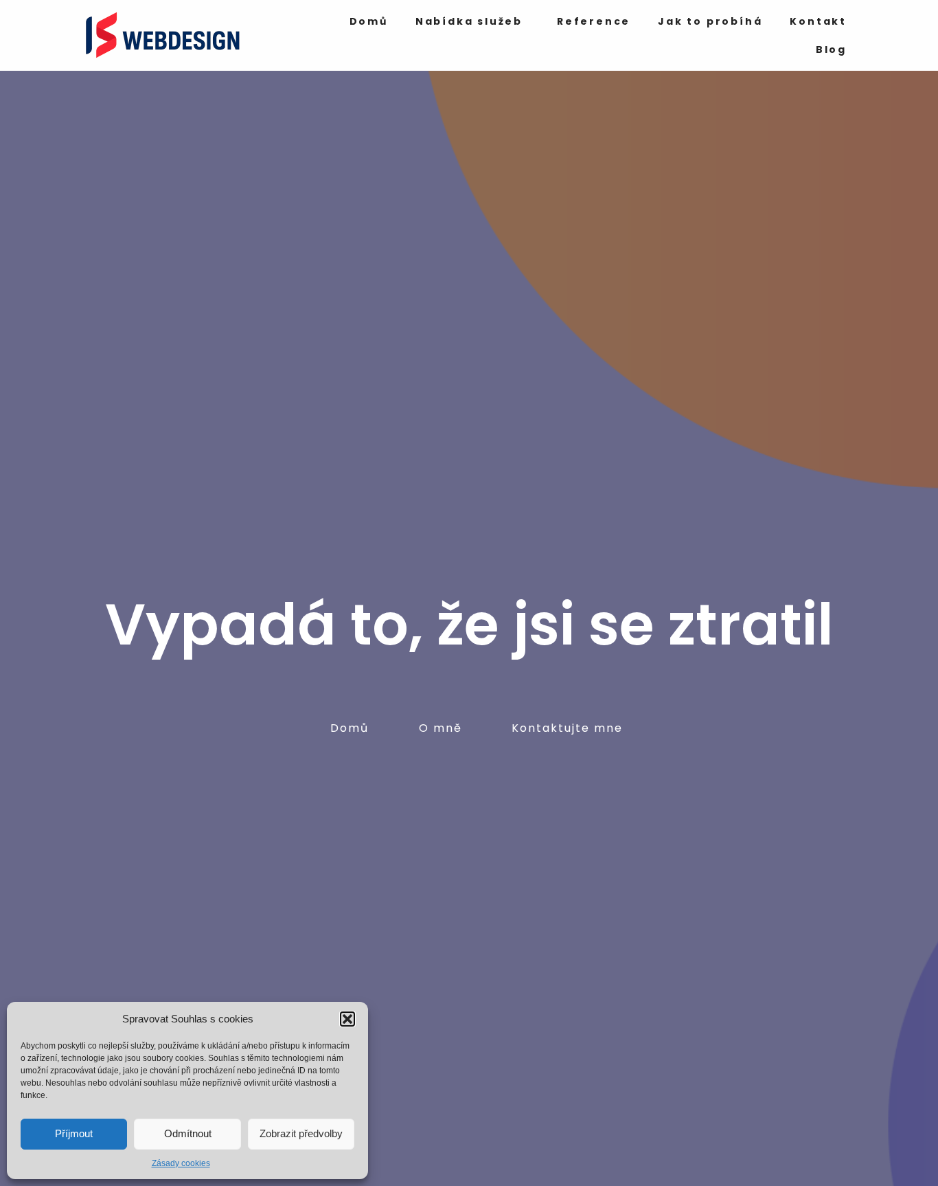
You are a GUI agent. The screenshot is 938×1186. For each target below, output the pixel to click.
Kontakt (818, 21)
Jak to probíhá (710, 21)
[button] (347, 1019)
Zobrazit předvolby (301, 1133)
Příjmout (74, 1133)
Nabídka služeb (469, 21)
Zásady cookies (181, 1163)
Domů (369, 21)
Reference (593, 21)
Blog (831, 49)
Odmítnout (187, 1133)
